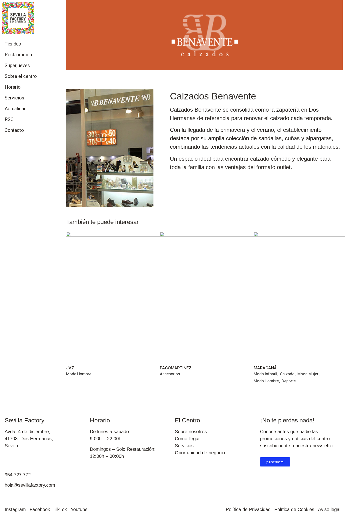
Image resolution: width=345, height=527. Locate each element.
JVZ (70, 367)
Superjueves (17, 65)
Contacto (14, 130)
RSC (9, 119)
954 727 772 (18, 474)
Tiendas (13, 44)
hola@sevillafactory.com (30, 485)
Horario (13, 87)
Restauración (18, 54)
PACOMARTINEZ (176, 367)
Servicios (14, 98)
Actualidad (16, 108)
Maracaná (265, 367)
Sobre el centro (21, 76)
